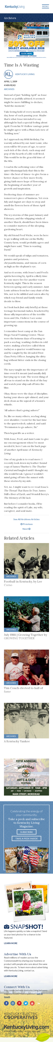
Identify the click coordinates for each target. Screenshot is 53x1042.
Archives (9, 89)
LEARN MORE (10, 976)
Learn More (10, 943)
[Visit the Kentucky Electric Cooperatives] (21, 1016)
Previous (28, 524)
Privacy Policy (17, 1031)
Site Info (27, 1031)
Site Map (36, 1031)
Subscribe (26, 832)
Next (25, 528)
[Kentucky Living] (15, 6)
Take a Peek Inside (26, 838)
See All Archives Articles (26, 519)
